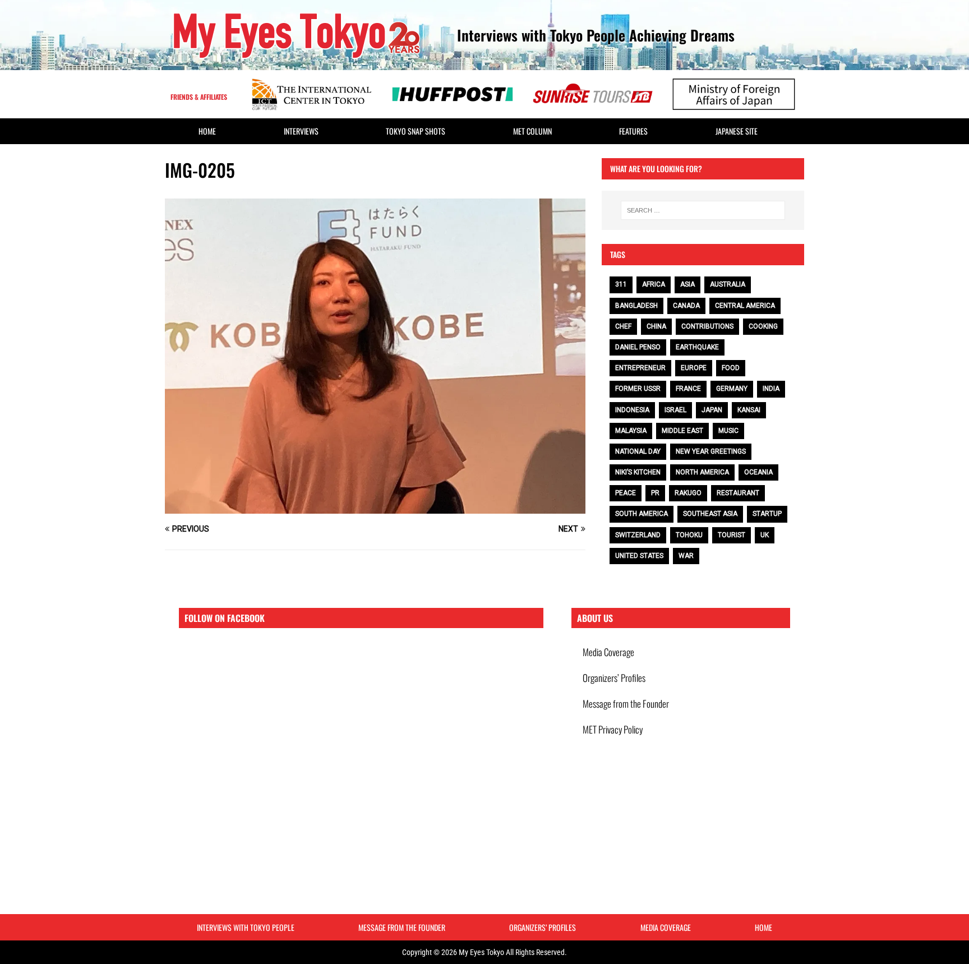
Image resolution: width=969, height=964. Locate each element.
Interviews (301, 131)
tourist (731, 535)
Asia (687, 284)
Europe (694, 368)
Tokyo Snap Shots (415, 131)
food (731, 368)
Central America (745, 306)
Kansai (748, 410)
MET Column (532, 131)
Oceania (758, 472)
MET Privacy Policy (613, 729)
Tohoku (689, 535)
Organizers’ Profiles (614, 678)
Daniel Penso (638, 347)
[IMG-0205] (375, 507)
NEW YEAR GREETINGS (711, 451)
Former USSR (638, 389)
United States (639, 556)
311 (621, 284)
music (728, 431)
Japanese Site (737, 131)
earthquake (697, 347)
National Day (638, 451)
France (688, 389)
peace (625, 493)
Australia (727, 284)
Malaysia (631, 431)
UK (764, 535)
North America (702, 472)
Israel (675, 410)
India (771, 389)
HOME (207, 131)
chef (623, 326)
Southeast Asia (710, 514)
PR (655, 493)
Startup (767, 514)
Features (633, 131)
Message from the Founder (626, 704)
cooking (763, 326)
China (656, 326)
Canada (686, 306)
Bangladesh (636, 306)
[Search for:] (703, 210)
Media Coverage (608, 652)
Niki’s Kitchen (638, 472)
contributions (707, 326)
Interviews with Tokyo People (245, 927)
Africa (653, 284)
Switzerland (638, 535)
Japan (712, 410)
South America (641, 514)
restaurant (738, 493)
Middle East (682, 431)
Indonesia (632, 410)
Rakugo (688, 493)
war (686, 556)
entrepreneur (640, 368)
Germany (731, 389)
